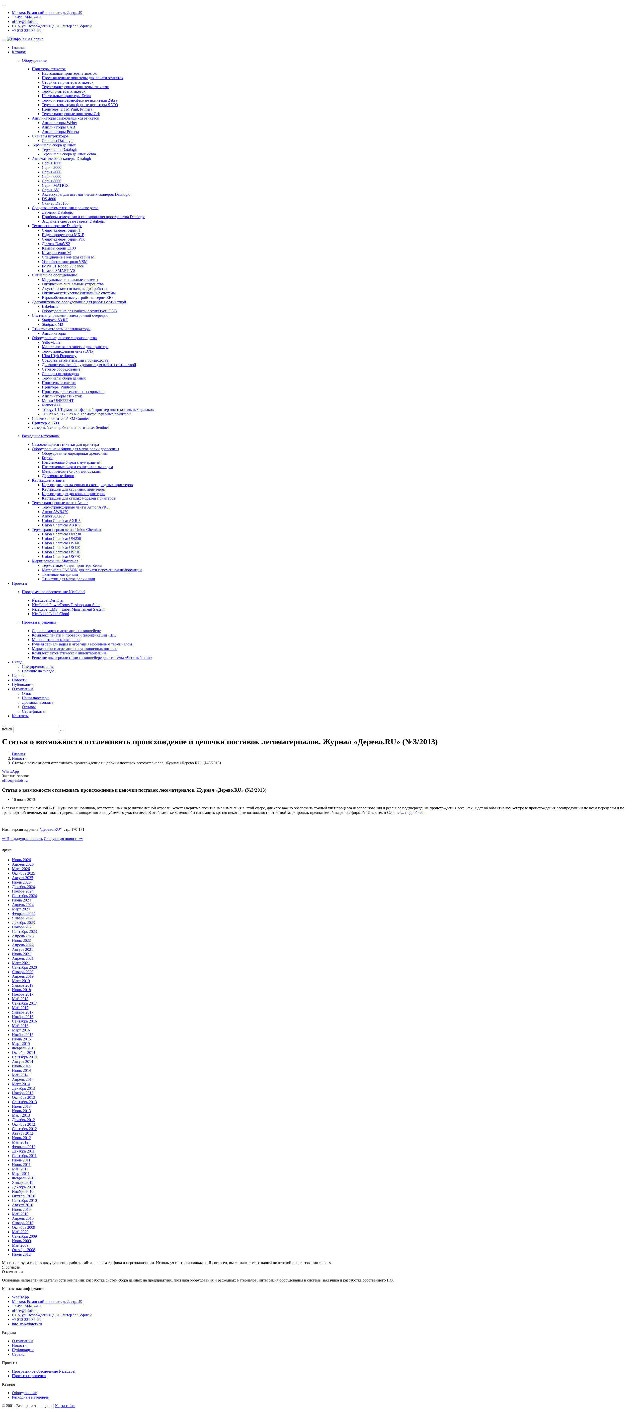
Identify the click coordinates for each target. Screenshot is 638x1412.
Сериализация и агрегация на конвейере (66, 631)
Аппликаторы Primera (60, 131)
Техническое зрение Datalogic (57, 226)
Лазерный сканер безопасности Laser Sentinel (70, 427)
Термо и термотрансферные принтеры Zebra (79, 100)
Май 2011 (20, 1169)
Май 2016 (20, 1026)
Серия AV (50, 190)
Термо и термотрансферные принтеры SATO (80, 105)
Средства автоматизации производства (65, 208)
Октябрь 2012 (23, 1124)
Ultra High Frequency (59, 356)
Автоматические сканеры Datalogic (62, 158)
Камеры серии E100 (59, 248)
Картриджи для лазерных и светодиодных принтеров (87, 485)
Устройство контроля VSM (64, 261)
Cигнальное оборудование (54, 275)
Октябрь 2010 (23, 1196)
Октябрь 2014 (23, 1052)
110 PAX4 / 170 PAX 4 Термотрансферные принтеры (86, 414)
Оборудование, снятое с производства (64, 338)
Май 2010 (20, 1214)
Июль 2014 (21, 1066)
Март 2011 (21, 1173)
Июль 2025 (21, 882)
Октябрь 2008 (23, 1250)
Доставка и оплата (37, 702)
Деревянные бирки (58, 476)
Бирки (47, 458)
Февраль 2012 (23, 1147)
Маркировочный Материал (55, 561)
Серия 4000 (51, 172)
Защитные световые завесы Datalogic (73, 221)
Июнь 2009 (21, 1241)
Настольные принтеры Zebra (66, 96)
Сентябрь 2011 (24, 1156)
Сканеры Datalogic (57, 140)
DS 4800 (49, 199)
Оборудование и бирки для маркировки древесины (75, 449)
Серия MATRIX (55, 185)
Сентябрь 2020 (24, 967)
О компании (22, 689)
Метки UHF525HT (58, 400)
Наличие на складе (38, 671)
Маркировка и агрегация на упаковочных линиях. (74, 648)
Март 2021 (21, 963)
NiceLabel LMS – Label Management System (68, 609)
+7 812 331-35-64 (26, 30)
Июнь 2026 (21, 860)
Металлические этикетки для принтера (75, 347)
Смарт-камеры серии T (61, 230)
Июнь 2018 (21, 990)
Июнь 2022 (21, 940)
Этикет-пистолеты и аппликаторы (61, 329)
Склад (17, 662)
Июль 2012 (21, 1254)
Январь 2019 (22, 985)
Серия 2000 (51, 167)
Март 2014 (21, 1084)
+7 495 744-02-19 (26, 17)
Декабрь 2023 (23, 922)
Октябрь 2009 (23, 1227)
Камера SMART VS (58, 270)
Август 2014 (22, 1061)
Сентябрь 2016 (24, 1021)
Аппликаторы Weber (59, 123)
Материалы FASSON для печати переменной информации (92, 570)
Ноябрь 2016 (22, 1017)
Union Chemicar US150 (61, 547)
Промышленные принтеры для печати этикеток (82, 78)
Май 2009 (20, 1245)
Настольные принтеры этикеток (69, 73)
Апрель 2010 (23, 1218)
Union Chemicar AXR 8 (61, 520)
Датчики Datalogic (57, 212)
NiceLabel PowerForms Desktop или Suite (66, 605)
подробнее (414, 812)
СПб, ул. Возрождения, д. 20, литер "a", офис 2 (52, 26)
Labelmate (50, 306)
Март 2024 (21, 909)
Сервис (18, 675)
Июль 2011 (21, 1160)
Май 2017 (20, 1008)
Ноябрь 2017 (22, 994)
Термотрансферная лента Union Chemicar (66, 529)
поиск (7, 729)
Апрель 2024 (23, 904)
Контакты (20, 716)
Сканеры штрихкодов (50, 136)
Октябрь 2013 (23, 1097)
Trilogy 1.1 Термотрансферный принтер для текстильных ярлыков (98, 409)
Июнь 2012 (21, 1138)
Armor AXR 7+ (54, 516)
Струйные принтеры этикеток (67, 82)
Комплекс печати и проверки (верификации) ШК (74, 635)
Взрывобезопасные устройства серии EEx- (78, 297)
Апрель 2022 (23, 945)
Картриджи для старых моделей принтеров (78, 498)
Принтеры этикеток (49, 69)
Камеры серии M (56, 253)
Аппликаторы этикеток (62, 396)
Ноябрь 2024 (22, 891)
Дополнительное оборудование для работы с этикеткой (79, 302)
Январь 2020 (22, 972)
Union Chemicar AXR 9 (61, 525)
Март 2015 (21, 1043)
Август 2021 (22, 949)
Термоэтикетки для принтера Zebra (72, 565)
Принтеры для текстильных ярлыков (73, 391)
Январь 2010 (22, 1223)
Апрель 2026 (23, 864)
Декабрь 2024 (23, 887)
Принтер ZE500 (45, 423)
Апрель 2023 (23, 936)
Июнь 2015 (21, 1039)
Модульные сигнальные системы (70, 279)
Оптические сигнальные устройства (73, 284)
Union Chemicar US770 (61, 556)
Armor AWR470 (55, 512)
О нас (27, 693)
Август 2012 (22, 1133)
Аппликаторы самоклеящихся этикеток (65, 118)
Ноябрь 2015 (22, 1034)
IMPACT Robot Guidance (63, 266)
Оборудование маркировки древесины (75, 453)
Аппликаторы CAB (58, 127)
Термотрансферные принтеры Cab (71, 114)
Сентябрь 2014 (24, 1057)
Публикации (23, 684)
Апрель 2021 (23, 958)
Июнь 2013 (21, 1111)
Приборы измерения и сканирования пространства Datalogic (93, 217)
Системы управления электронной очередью (70, 315)
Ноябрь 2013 (22, 1093)
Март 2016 (21, 1030)
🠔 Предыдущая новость (22, 838)
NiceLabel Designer (48, 600)
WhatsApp (10, 771)
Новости (19, 680)
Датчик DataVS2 (56, 244)
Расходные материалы (31, 1397)
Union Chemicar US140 (61, 543)
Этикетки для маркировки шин (68, 579)
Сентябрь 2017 (24, 1003)
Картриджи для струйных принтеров (73, 489)
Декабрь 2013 (23, 1088)
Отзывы (29, 707)
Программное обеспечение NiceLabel (43, 1371)
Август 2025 (22, 878)
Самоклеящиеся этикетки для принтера (65, 444)
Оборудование (24, 1393)
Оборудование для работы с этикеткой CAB (79, 311)
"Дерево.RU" (50, 829)
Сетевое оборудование (61, 369)
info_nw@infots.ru (27, 1324)
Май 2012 (20, 1142)
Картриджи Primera (48, 480)
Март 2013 (21, 1115)
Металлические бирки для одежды (71, 471)
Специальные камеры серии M (68, 257)
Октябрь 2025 (23, 873)
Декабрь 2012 (23, 1120)
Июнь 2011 (21, 1164)
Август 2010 (22, 1205)
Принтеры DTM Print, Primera (67, 109)
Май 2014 (20, 1075)
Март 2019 (21, 981)
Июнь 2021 (21, 954)
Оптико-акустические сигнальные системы (79, 293)
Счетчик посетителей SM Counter (60, 418)
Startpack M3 (52, 324)
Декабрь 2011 (23, 1151)
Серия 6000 (51, 176)
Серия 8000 (51, 181)
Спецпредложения (38, 666)
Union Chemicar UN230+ (62, 534)
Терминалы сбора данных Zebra (69, 154)
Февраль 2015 (23, 1048)
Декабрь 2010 (23, 1187)
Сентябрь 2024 (24, 896)
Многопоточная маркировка (56, 640)
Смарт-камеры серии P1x (63, 239)
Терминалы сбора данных (54, 145)
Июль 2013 (21, 1106)
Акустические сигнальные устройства (74, 288)
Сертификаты (33, 711)
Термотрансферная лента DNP (67, 351)
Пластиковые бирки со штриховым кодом (77, 467)
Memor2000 (51, 405)
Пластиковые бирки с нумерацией (71, 462)
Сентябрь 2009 (24, 1236)
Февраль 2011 (23, 1178)
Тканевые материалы (60, 574)
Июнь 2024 (21, 900)
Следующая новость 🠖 (63, 838)
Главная (18, 47)
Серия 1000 (51, 163)
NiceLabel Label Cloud (50, 614)
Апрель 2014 (23, 1079)
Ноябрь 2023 (22, 927)
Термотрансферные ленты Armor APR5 (75, 507)
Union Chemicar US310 (61, 552)
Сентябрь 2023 (24, 931)
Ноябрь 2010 (22, 1191)
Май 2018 (20, 999)
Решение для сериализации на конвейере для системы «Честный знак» (92, 657)
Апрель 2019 (23, 976)
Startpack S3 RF (55, 320)
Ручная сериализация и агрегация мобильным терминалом (82, 644)
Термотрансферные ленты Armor (60, 503)
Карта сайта (65, 1406)
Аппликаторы (54, 333)
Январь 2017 (22, 1012)
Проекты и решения (29, 1376)
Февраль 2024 (23, 913)
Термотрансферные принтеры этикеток (75, 87)
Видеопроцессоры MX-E (63, 235)
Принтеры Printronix (59, 387)
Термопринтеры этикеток (63, 91)
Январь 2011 (22, 1182)
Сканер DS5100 (55, 203)
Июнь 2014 (21, 1070)
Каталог (19, 52)
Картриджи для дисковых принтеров (73, 494)
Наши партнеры (35, 698)
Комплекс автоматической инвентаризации (69, 653)
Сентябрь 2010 (24, 1200)
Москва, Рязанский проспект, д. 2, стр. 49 (47, 12)
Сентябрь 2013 (24, 1102)
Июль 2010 (21, 1209)
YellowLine (51, 342)
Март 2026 (21, 869)
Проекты (19, 583)
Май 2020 (20, 1232)
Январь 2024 (22, 918)
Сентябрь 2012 (24, 1129)
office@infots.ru (25, 21)
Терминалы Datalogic (60, 149)
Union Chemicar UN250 (61, 538)
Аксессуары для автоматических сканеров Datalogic (86, 194)
